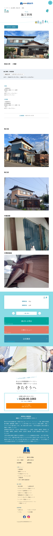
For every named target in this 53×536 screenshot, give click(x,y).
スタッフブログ (32, 510)
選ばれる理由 (18, 322)
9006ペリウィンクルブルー (27, 77)
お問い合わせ (30, 460)
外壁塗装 (11, 71)
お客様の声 (31, 486)
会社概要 (17, 339)
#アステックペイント (17, 74)
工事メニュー (18, 331)
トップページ (7, 8)
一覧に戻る (26, 313)
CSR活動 (30, 512)
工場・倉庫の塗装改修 (23, 479)
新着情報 (19, 507)
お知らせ (20, 510)
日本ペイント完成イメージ (24, 493)
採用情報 (29, 463)
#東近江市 (7, 74)
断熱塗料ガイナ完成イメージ (25, 495)
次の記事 (39, 313)
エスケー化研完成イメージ (24, 490)
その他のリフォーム (23, 473)
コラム (20, 512)
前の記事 (13, 313)
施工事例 (13, 8)
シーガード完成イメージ (24, 499)
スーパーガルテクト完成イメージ (26, 497)
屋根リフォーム (22, 471)
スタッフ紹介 (20, 460)
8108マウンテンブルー (13, 77)
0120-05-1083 (27, 398)
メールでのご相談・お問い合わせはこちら (26, 405)
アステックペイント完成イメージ (26, 488)
